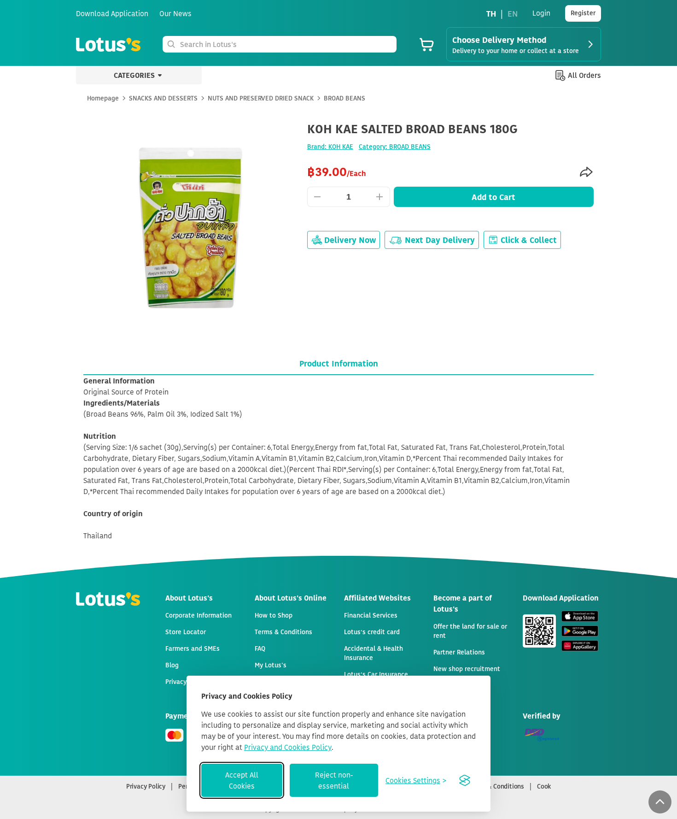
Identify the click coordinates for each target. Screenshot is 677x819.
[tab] (338, 363)
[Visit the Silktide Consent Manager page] (465, 780)
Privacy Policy (145, 786)
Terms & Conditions (496, 786)
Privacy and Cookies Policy (288, 747)
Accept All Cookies (241, 780)
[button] (659, 801)
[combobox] (286, 44)
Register (583, 12)
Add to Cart (493, 197)
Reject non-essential (334, 780)
